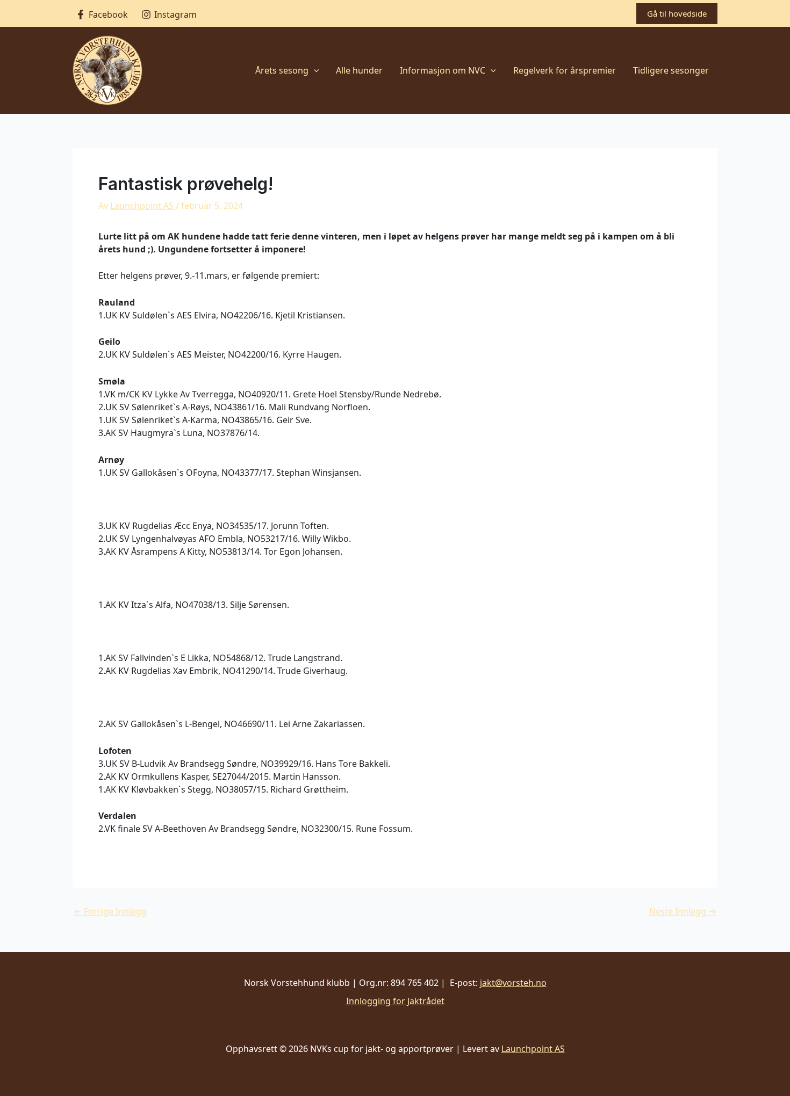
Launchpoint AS (533, 1049)
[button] (676, 13)
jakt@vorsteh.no (513, 983)
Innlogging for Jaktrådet (395, 1001)
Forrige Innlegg (110, 911)
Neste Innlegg (682, 911)
